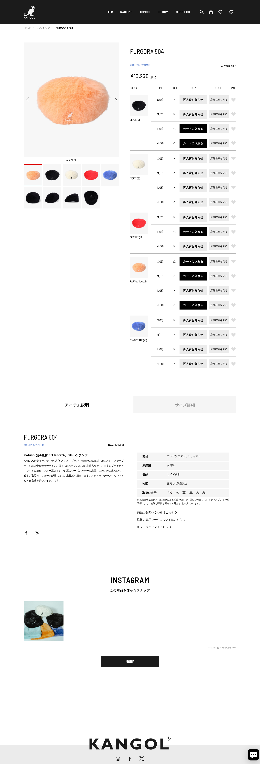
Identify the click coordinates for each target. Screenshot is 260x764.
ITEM (110, 12)
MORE (130, 661)
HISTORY (163, 12)
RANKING (126, 12)
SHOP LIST (183, 12)
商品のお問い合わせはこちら (155, 512)
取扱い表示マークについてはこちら (159, 519)
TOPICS (145, 12)
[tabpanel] (130, 619)
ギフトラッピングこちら (152, 527)
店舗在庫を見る (218, 99)
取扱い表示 (149, 492)
